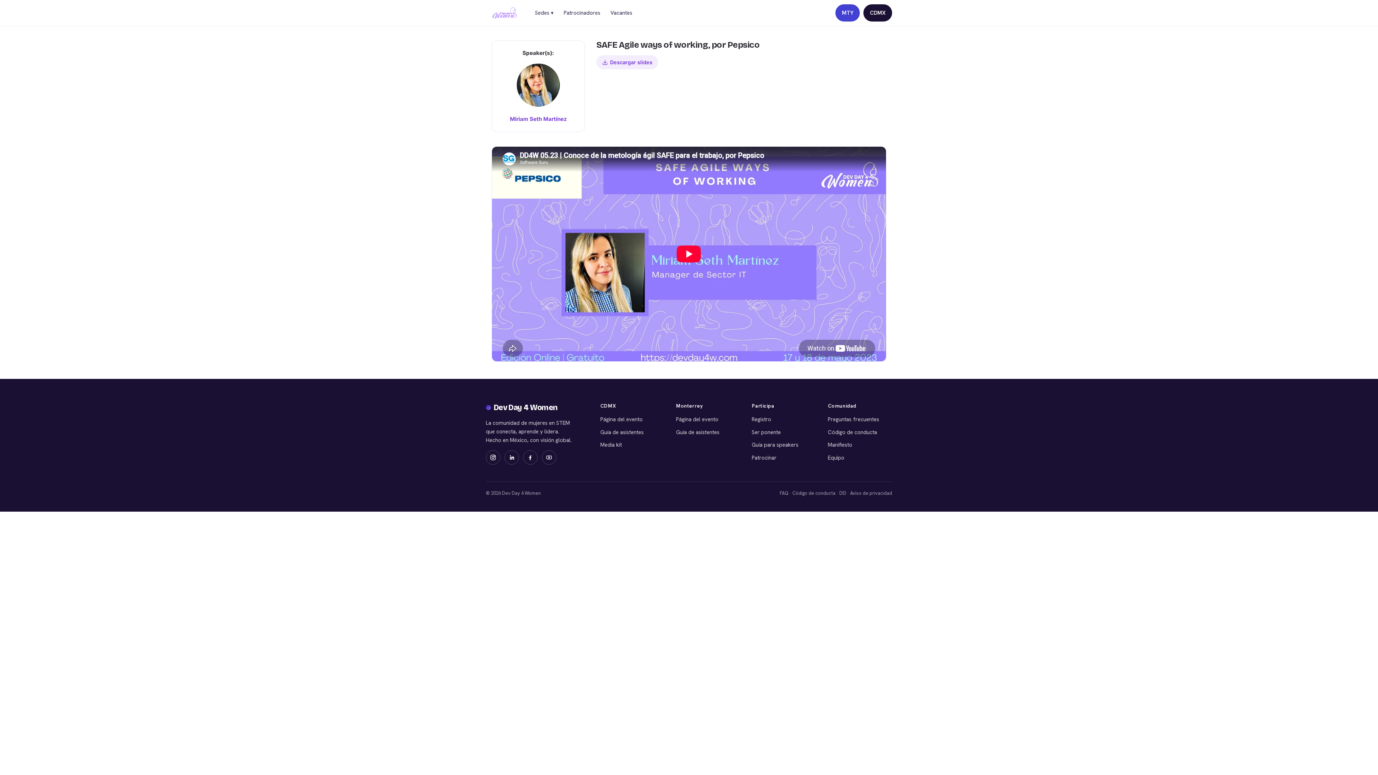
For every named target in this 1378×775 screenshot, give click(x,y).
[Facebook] (530, 457)
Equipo (836, 457)
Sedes (544, 13)
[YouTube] (549, 457)
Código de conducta (852, 432)
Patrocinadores (582, 13)
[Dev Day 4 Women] (504, 12)
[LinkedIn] (512, 457)
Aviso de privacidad (871, 493)
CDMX (878, 13)
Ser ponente (766, 432)
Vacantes (621, 13)
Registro (761, 419)
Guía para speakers (775, 444)
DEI (842, 493)
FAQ (784, 493)
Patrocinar (764, 457)
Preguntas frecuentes (853, 419)
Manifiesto (840, 444)
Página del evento (621, 419)
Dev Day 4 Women (526, 407)
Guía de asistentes (622, 432)
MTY (847, 13)
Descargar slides (631, 62)
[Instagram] (493, 457)
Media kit (611, 444)
